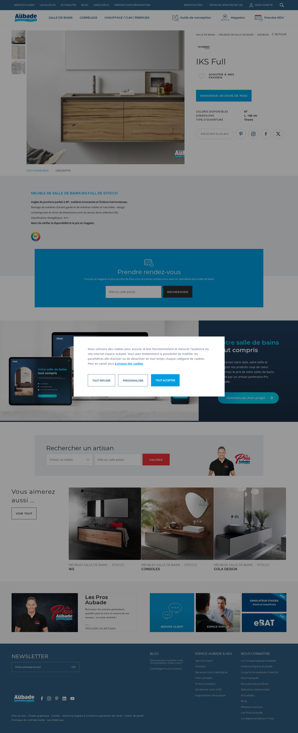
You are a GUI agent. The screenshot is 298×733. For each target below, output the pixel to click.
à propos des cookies (129, 363)
